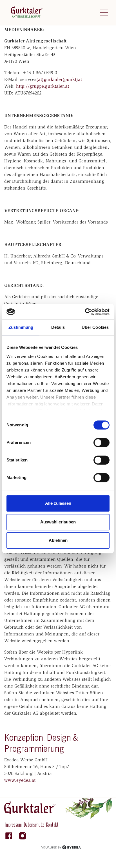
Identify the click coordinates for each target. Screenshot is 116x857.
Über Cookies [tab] (95, 327)
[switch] (101, 442)
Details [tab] (58, 327)
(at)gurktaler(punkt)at (59, 80)
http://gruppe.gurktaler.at (42, 86)
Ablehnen (58, 540)
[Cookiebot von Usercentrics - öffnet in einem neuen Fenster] (85, 311)
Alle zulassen (58, 503)
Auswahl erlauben (58, 521)
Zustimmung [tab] (21, 327)
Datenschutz (34, 825)
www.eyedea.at (19, 780)
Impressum (13, 825)
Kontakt (52, 825)
